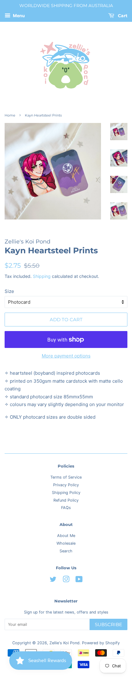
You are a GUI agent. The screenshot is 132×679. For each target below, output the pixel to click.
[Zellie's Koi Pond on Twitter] (53, 580)
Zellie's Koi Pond (64, 643)
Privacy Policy (66, 485)
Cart (122, 15)
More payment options (66, 356)
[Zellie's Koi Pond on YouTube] (79, 580)
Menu (18, 15)
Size (9, 291)
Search (66, 551)
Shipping (42, 276)
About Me (66, 535)
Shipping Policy (66, 492)
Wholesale (66, 543)
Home (10, 115)
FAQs (66, 507)
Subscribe (108, 624)
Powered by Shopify (101, 643)
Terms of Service (66, 477)
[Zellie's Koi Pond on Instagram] (66, 580)
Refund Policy (66, 500)
